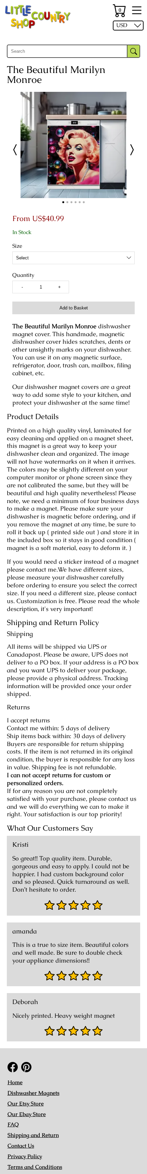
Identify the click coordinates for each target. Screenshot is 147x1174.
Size (17, 246)
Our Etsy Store (26, 1103)
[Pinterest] (26, 1067)
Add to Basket (73, 307)
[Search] (133, 51)
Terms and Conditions (35, 1167)
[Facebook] (13, 1067)
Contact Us (21, 1145)
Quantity (23, 275)
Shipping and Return (33, 1135)
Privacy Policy (25, 1156)
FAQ (13, 1124)
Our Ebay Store (27, 1114)
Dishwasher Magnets (33, 1093)
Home (15, 1082)
